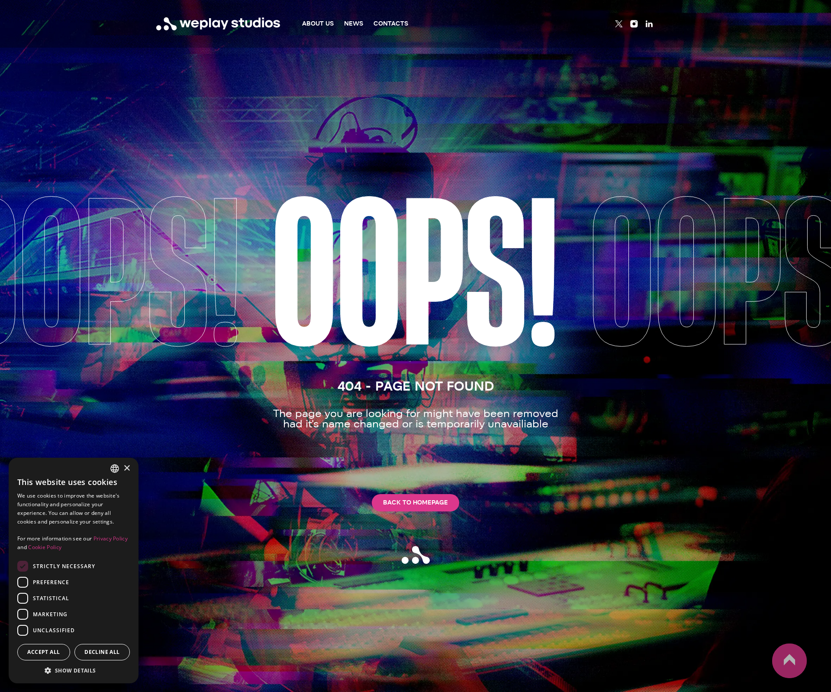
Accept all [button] (43, 652)
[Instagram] (634, 24)
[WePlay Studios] (218, 23)
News (353, 23)
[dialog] (73, 570)
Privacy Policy (110, 538)
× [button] (126, 468)
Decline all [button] (101, 652)
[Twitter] (619, 24)
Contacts (391, 23)
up (777, 677)
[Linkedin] (649, 24)
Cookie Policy (44, 547)
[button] (73, 670)
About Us (318, 23)
